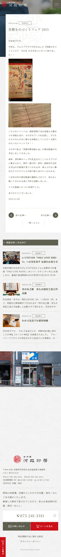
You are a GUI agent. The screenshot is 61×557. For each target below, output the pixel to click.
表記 (30, 536)
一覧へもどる (33, 222)
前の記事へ (21, 215)
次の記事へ (46, 215)
